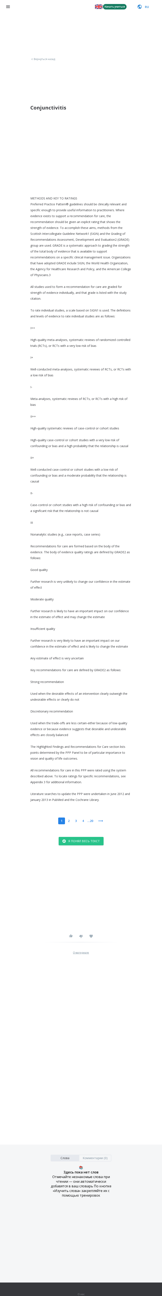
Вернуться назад (44, 59)
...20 (90, 821)
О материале (81, 952)
